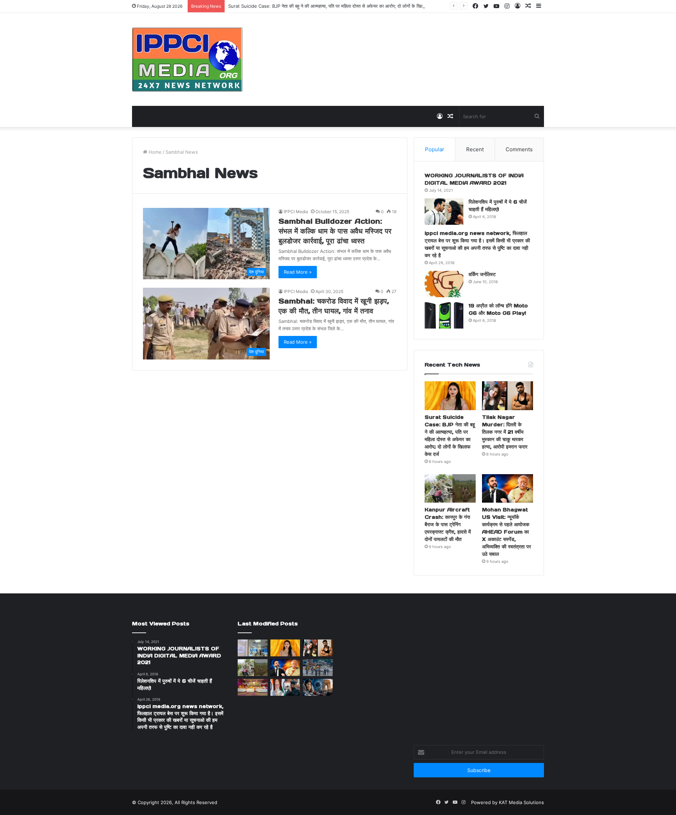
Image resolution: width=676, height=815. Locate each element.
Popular (434, 149)
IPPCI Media (296, 211)
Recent (475, 149)
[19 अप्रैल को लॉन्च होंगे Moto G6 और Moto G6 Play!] (444, 315)
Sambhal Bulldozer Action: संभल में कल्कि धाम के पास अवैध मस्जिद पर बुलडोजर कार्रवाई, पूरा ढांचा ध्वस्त (335, 231)
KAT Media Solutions (521, 802)
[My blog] (187, 59)
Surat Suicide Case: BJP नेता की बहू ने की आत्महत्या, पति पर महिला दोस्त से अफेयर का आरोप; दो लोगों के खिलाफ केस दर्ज (336, 6)
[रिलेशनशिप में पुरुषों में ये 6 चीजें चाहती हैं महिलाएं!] (444, 211)
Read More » (298, 272)
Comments (519, 149)
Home (154, 152)
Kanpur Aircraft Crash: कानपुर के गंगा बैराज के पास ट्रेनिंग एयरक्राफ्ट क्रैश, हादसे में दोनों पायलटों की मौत (448, 524)
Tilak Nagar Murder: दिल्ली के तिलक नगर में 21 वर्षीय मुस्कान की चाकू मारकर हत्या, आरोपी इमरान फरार (504, 432)
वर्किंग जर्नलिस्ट (482, 274)
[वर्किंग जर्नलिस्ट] (444, 284)
